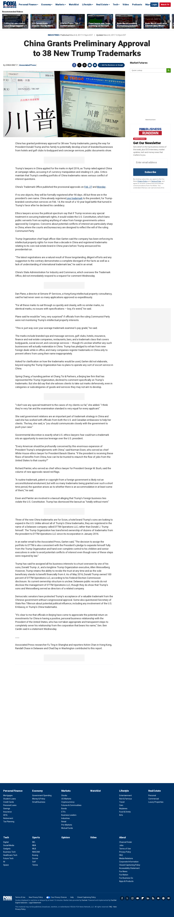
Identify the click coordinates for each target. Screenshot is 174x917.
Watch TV (165, 5)
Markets (59, 4)
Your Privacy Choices (59, 897)
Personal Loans (9, 805)
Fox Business (9, 4)
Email (95, 65)
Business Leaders (68, 815)
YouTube (137, 898)
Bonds (64, 808)
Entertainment (125, 795)
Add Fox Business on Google (112, 65)
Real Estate (102, 4)
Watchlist (74, 4)
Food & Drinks (125, 812)
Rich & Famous (125, 799)
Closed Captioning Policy (129, 865)
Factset (84, 900)
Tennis (35, 865)
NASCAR (36, 852)
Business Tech (9, 852)
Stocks (64, 795)
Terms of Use (156, 181)
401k (5, 815)
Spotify (163, 898)
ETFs (63, 812)
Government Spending (42, 795)
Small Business (38, 802)
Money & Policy (38, 799)
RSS (153, 898)
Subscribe (150, 172)
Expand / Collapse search (147, 5)
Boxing (35, 855)
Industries (54, 35)
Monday (101, 186)
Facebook (74, 65)
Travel (122, 802)
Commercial (153, 799)
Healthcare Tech (10, 855)
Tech (115, 4)
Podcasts (137, 4)
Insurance (7, 812)
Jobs (121, 845)
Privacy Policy (143, 181)
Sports (36, 837)
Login (154, 5)
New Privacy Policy (36, 897)
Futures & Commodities (71, 805)
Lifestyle (87, 4)
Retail (63, 821)
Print (90, 65)
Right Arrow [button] (169, 21)
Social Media (8, 845)
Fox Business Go (126, 878)
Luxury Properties (155, 802)
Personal (152, 795)
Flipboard (143, 898)
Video (126, 4)
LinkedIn (148, 898)
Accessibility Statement (129, 868)
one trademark (74, 198)
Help (72, 897)
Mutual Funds (67, 828)
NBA (34, 845)
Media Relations (126, 858)
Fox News (123, 871)
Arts (121, 815)
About (122, 837)
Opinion (65, 837)
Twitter (79, 65)
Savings (6, 808)
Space (6, 865)
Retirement (8, 818)
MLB (34, 849)
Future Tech (8, 858)
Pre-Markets (66, 825)
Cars (121, 805)
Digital (6, 842)
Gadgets (6, 849)
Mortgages (8, 795)
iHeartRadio (168, 898)
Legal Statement (35, 903)
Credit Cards (8, 802)
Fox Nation (123, 875)
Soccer (35, 858)
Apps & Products (126, 881)
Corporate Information (129, 862)
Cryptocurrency (67, 802)
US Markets (66, 799)
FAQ (121, 855)
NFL (33, 842)
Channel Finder (125, 842)
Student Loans (9, 799)
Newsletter (158, 898)
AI (4, 862)
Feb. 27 (88, 186)
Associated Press (27, 65)
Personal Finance (28, 4)
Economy (46, 4)
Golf (34, 862)
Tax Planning (8, 821)
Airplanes (123, 808)
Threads (84, 65)
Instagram (132, 898)
